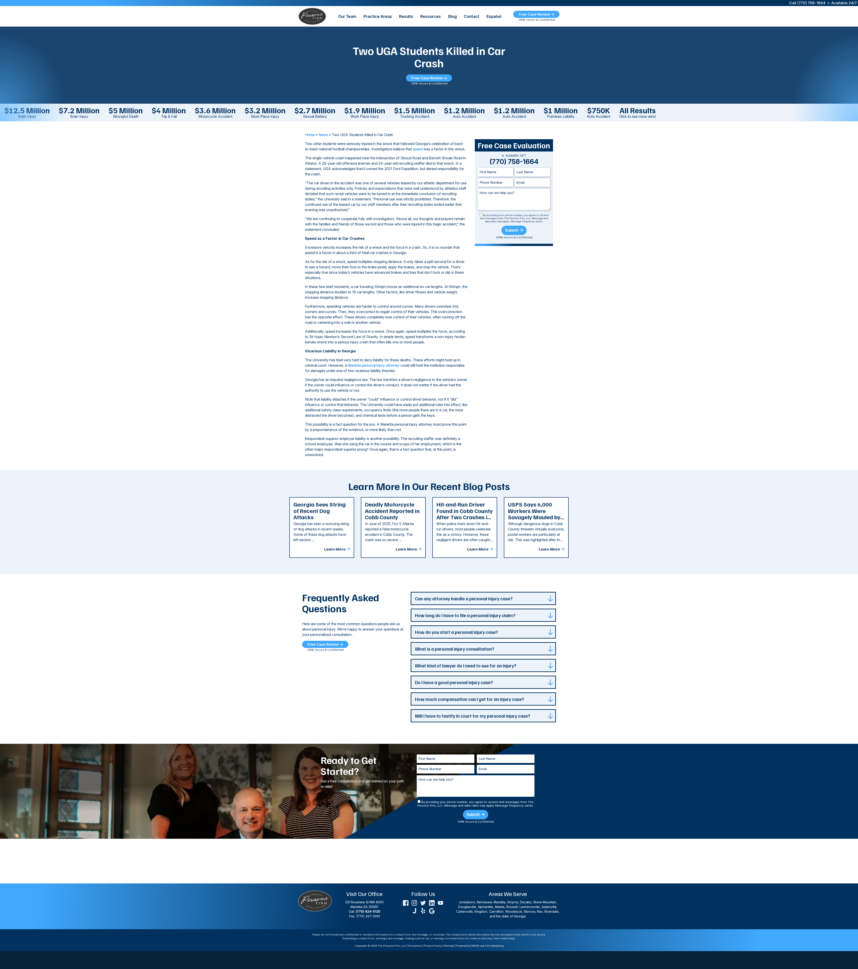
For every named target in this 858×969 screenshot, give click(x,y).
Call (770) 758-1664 (807, 3)
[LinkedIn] (432, 903)
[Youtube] (440, 903)
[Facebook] (406, 903)
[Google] (432, 910)
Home (310, 134)
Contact (471, 16)
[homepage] (312, 16)
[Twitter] (423, 903)
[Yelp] (423, 910)
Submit (511, 230)
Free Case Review (535, 14)
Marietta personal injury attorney (374, 365)
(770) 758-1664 (514, 162)
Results (406, 16)
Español (493, 16)
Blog (452, 16)
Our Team (347, 16)
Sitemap (448, 945)
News (323, 134)
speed (418, 149)
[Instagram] (414, 903)
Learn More (334, 549)
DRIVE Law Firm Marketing (487, 945)
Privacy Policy (432, 945)
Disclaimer (415, 945)
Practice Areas (378, 16)
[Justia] (414, 910)
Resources (430, 16)
